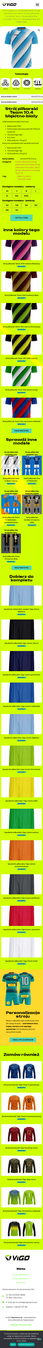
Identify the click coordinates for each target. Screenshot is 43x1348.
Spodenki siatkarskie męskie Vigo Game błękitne (21, 610)
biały (29, 179)
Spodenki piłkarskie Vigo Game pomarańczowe (21, 865)
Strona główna (10, 10)
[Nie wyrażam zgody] (39, 1339)
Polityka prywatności (26, 1344)
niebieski (21, 179)
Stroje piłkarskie (25, 10)
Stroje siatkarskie (20, 1278)
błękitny (21, 176)
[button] (37, 4)
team (28, 176)
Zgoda (13, 1344)
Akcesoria (20, 1282)
